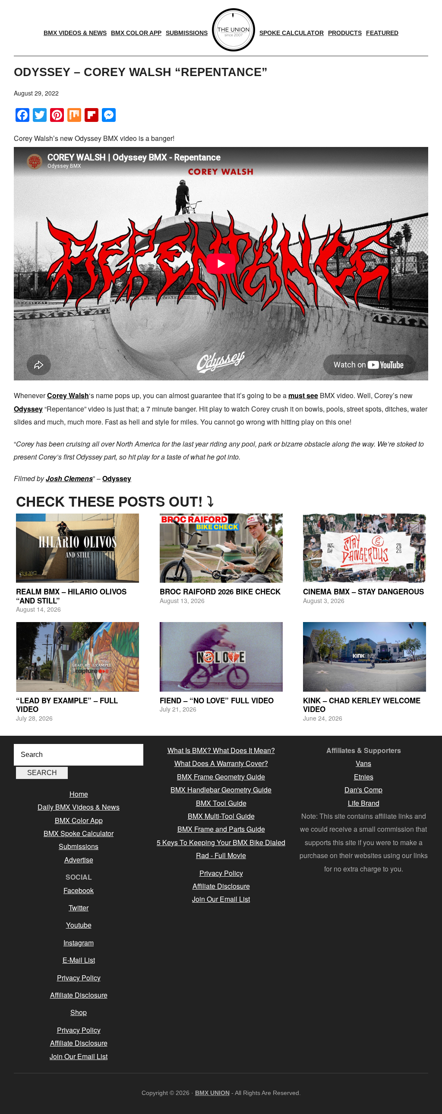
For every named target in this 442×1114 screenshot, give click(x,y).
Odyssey (28, 409)
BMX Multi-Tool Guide (221, 816)
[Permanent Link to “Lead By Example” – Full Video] (77, 656)
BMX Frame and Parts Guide (221, 829)
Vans (363, 763)
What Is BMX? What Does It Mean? (221, 750)
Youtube (79, 925)
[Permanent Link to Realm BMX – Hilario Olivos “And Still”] (77, 548)
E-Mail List (79, 960)
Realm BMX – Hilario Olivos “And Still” (71, 595)
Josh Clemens (69, 478)
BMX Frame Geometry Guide (221, 777)
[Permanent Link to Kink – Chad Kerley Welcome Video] (364, 656)
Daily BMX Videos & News (79, 807)
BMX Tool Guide (221, 803)
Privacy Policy (79, 978)
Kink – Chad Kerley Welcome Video (361, 704)
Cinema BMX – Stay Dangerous (363, 591)
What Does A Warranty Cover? (221, 763)
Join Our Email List (78, 1056)
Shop (78, 1012)
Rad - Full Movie (221, 855)
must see (303, 395)
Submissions (78, 846)
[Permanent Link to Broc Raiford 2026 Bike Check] (221, 548)
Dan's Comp (363, 790)
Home (78, 794)
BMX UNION (212, 1092)
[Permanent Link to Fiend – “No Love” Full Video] (221, 656)
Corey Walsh (68, 395)
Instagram (78, 943)
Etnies (363, 777)
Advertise (78, 860)
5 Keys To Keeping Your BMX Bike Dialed (221, 842)
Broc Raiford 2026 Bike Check (220, 591)
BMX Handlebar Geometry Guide (221, 790)
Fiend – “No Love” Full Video (217, 700)
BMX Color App (79, 820)
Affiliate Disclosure (78, 995)
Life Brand (363, 803)
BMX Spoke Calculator (79, 833)
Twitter (78, 908)
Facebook (78, 890)
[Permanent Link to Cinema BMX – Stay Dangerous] (364, 548)
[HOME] (233, 29)
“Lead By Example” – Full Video (67, 704)
